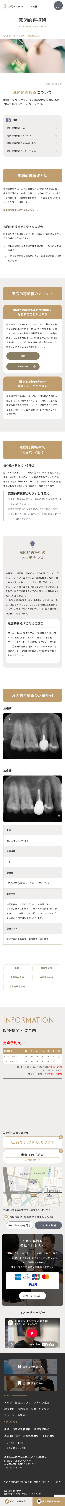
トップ (8, 1402)
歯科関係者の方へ (51, 1501)
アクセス (9, 1415)
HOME (10, 36)
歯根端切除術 (46, 977)
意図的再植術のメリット (19, 135)
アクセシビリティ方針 (15, 1447)
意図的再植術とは (16, 127)
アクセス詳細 (48, 1225)
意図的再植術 (12, 1435)
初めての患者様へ (19, 1501)
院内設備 (23, 1409)
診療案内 (20, 36)
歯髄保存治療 (17, 977)
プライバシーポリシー (15, 1442)
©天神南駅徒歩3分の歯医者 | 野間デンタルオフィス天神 (32, 1481)
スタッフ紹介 (42, 1402)
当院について (23, 1402)
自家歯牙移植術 (17, 986)
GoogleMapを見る (19, 1225)
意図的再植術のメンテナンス (21, 150)
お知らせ (23, 1415)
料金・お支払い (32, 1296)
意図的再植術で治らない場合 (21, 143)
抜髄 (17, 968)
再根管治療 (46, 968)
